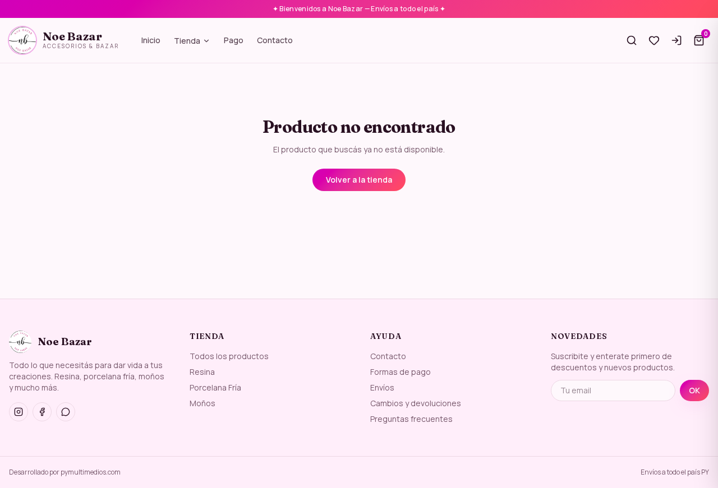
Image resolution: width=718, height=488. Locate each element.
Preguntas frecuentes (411, 418)
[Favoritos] (654, 40)
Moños (202, 403)
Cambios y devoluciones (415, 403)
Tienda (187, 40)
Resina (202, 371)
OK (694, 390)
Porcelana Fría (215, 387)
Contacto (275, 40)
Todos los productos (229, 356)
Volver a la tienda (359, 179)
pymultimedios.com (91, 472)
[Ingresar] (676, 40)
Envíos (382, 387)
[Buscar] (632, 40)
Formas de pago (400, 371)
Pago (233, 40)
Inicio (150, 40)
